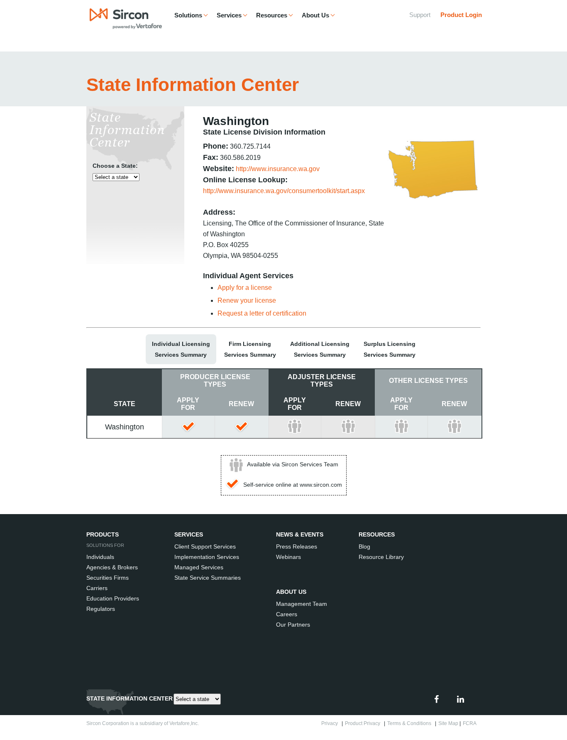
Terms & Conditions (410, 723)
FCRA (471, 723)
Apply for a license (245, 287)
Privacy (330, 723)
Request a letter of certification (262, 313)
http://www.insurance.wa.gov (278, 168)
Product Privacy (364, 723)
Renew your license (247, 300)
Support (419, 14)
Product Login (461, 14)
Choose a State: (115, 165)
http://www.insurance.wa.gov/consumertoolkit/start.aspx (284, 190)
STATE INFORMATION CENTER (129, 698)
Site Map (448, 723)
